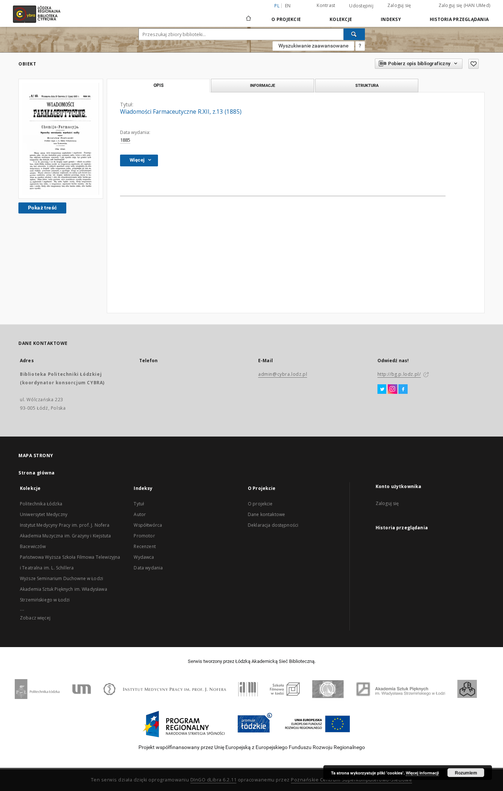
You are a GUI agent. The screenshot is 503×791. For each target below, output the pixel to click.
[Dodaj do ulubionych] (473, 64)
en (288, 5)
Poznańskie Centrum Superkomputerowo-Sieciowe (351, 780)
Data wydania (148, 568)
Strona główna (36, 473)
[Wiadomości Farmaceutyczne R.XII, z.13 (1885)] (60, 139)
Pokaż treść (42, 208)
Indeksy (391, 19)
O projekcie (260, 504)
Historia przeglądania (459, 19)
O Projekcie (286, 19)
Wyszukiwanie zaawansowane (313, 46)
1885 (125, 140)
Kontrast (326, 5)
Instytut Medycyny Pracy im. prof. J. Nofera (64, 525)
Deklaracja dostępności (273, 525)
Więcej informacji (422, 773)
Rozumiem (466, 772)
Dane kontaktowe (266, 514)
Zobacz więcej (35, 618)
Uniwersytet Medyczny (43, 514)
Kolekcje (341, 19)
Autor (140, 514)
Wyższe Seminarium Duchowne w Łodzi (61, 578)
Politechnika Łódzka (41, 504)
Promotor (144, 536)
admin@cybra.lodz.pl (282, 374)
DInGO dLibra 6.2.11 (213, 780)
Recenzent (144, 546)
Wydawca (144, 557)
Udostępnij (361, 6)
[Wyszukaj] (354, 34)
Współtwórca (148, 525)
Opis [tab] (158, 85)
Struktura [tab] (367, 85)
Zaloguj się (399, 5)
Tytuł (139, 504)
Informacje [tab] (262, 85)
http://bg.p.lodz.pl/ (399, 374)
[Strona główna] (248, 15)
